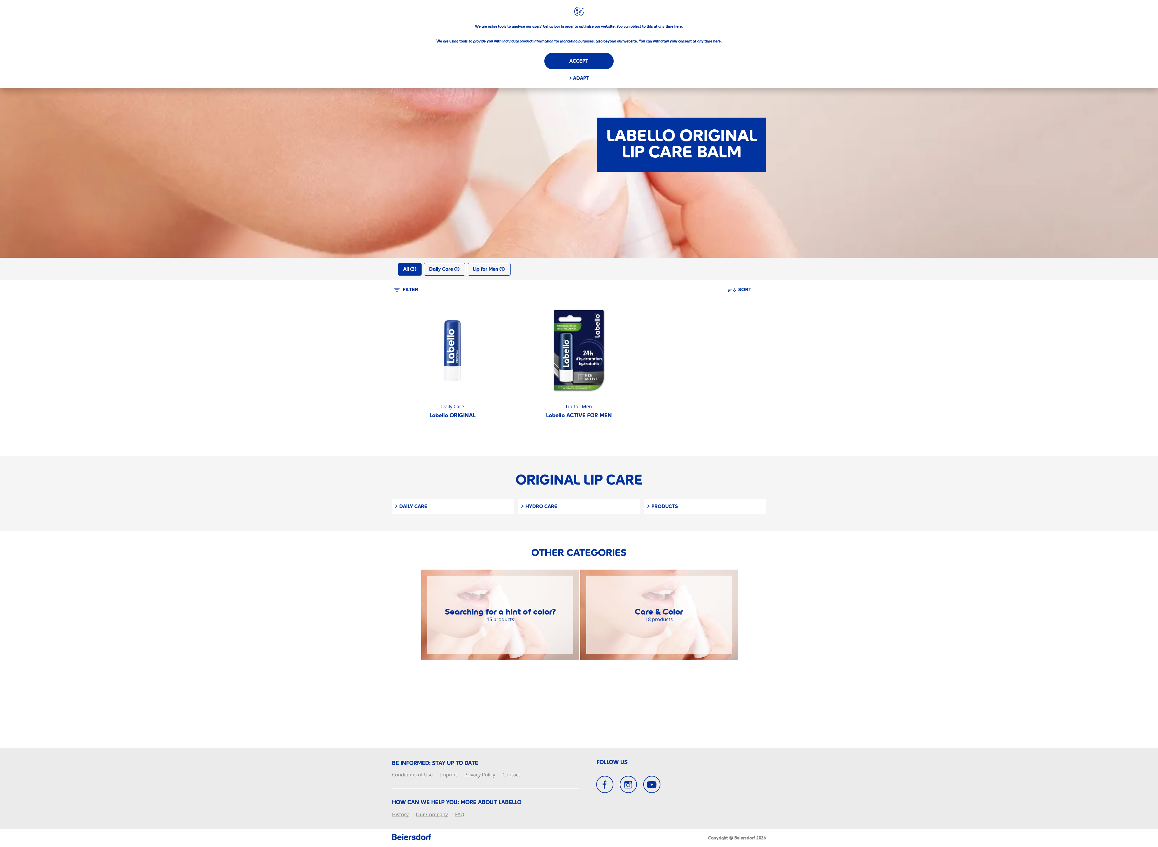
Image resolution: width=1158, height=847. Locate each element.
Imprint (448, 775)
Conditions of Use (412, 775)
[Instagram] (628, 784)
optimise (586, 26)
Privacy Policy (479, 775)
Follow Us (612, 762)
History (400, 815)
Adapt (581, 78)
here (678, 26)
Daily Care (413, 506)
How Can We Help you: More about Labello (456, 802)
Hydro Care (541, 506)
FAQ (459, 815)
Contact (511, 775)
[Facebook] (604, 784)
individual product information (527, 41)
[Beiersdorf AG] (411, 838)
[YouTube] (651, 784)
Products (664, 506)
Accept (578, 61)
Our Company (432, 815)
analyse (518, 26)
